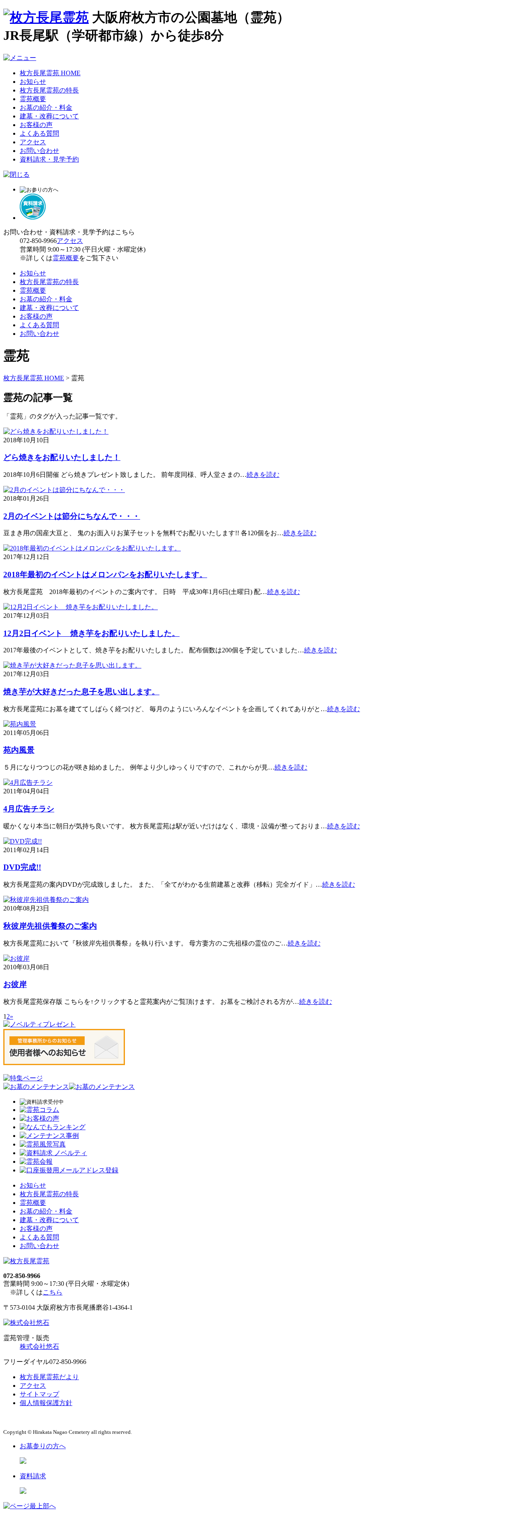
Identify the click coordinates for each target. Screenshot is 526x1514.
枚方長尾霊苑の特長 (49, 90)
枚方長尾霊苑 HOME (50, 72)
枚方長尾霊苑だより (49, 1376)
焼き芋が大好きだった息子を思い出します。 (81, 691)
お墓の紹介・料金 (46, 107)
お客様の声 (36, 124)
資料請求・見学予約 (49, 159)
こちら (52, 1292)
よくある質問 (39, 133)
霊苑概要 (33, 98)
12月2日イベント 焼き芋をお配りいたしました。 (91, 633)
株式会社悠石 (39, 1346)
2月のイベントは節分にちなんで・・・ (71, 516)
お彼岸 (15, 984)
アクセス (33, 142)
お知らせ (33, 81)
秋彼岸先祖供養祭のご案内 (50, 926)
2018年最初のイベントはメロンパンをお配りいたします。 (105, 574)
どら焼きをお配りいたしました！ (61, 457)
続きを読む (263, 474)
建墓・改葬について (49, 116)
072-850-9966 (38, 240)
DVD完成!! (22, 867)
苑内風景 (19, 750)
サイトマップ (39, 1394)
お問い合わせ (39, 150)
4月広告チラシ (28, 808)
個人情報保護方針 (46, 1402)
